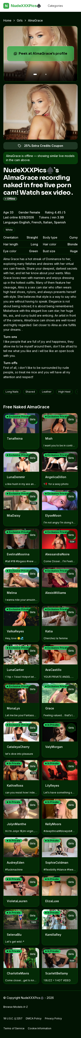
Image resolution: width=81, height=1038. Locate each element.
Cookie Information (39, 1028)
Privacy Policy (53, 1018)
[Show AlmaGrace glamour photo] (45, 74)
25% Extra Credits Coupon (46, 146)
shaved (30, 391)
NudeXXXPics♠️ (23, 6)
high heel (64, 391)
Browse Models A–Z (15, 1006)
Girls (20, 20)
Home (7, 20)
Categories (55, 5)
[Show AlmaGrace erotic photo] (35, 74)
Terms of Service (14, 1028)
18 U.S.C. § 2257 (12, 1018)
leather (46, 391)
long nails (12, 391)
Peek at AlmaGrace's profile (45, 54)
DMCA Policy (34, 1018)
